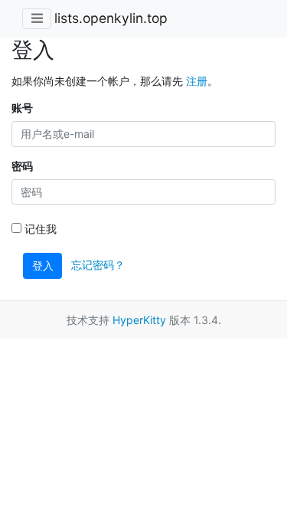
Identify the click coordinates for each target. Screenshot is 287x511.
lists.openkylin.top (111, 18)
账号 (22, 107)
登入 (43, 265)
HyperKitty (139, 319)
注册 (196, 80)
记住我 (39, 228)
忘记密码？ (98, 264)
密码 (22, 165)
